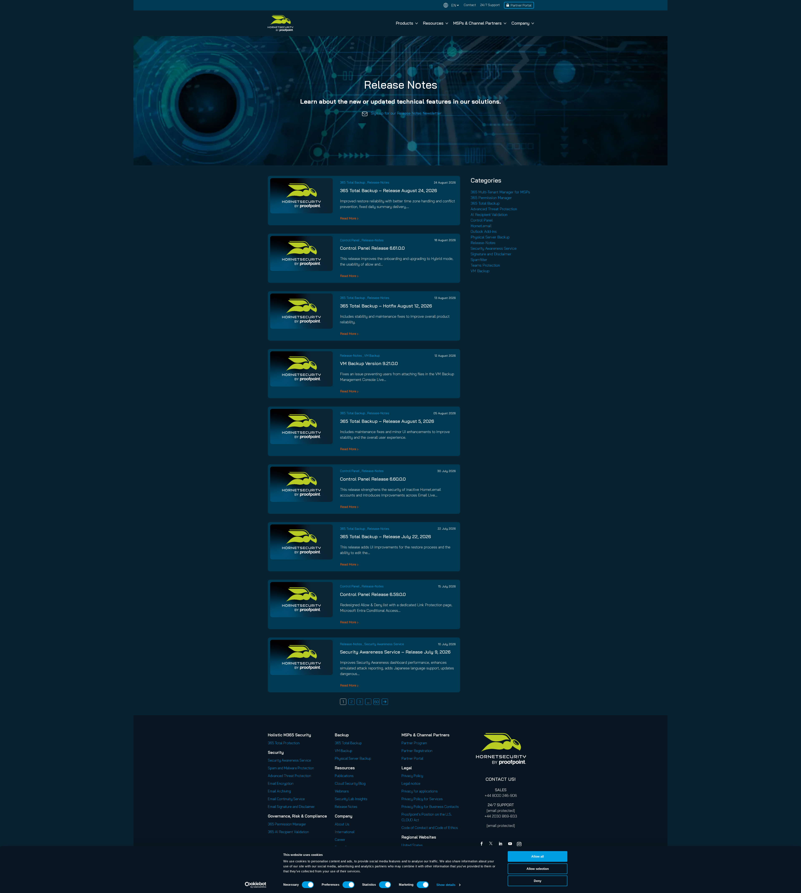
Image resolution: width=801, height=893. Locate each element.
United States (412, 845)
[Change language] (451, 5)
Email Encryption (280, 783)
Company (520, 23)
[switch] (348, 884)
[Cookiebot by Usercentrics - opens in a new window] (255, 885)
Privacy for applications (420, 791)
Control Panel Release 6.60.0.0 (373, 479)
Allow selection (537, 868)
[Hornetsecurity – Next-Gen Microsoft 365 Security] (280, 23)
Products (404, 23)
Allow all (537, 856)
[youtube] (510, 844)
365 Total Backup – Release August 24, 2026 (388, 190)
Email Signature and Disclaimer (291, 806)
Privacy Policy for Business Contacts (430, 806)
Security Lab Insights (351, 799)
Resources (433, 23)
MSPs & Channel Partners (477, 23)
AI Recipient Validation (489, 214)
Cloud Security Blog (350, 783)
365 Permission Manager (491, 197)
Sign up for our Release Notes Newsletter (406, 113)
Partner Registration (417, 750)
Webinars (342, 791)
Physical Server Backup (490, 237)
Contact (470, 5)
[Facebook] (482, 844)
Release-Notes (378, 182)
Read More (348, 218)
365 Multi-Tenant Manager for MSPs (500, 192)
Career (340, 839)
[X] (491, 844)
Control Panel (349, 240)
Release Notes (346, 806)
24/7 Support (490, 5)
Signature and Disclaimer (491, 254)
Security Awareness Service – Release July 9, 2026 (395, 652)
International (344, 832)
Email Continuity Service (286, 799)
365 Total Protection (284, 743)
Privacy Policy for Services (422, 799)
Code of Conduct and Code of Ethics (430, 827)
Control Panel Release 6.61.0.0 (372, 248)
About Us (342, 824)
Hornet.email (481, 225)
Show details (445, 885)
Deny (537, 881)
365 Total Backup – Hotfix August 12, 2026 (386, 306)
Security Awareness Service (384, 644)
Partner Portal (521, 5)
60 (376, 701)
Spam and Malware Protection (291, 768)
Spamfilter (479, 259)
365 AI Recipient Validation (288, 832)
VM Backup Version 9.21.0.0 (369, 363)
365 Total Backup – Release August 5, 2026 (387, 421)
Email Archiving (279, 791)
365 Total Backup (352, 182)
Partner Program (414, 743)
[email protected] (500, 810)
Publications (344, 775)
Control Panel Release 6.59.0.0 (373, 594)
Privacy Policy (412, 775)
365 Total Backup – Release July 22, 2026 (385, 536)
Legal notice (411, 783)
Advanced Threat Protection (494, 209)
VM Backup (372, 356)
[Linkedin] (500, 844)
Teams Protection (485, 265)
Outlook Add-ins (484, 231)
